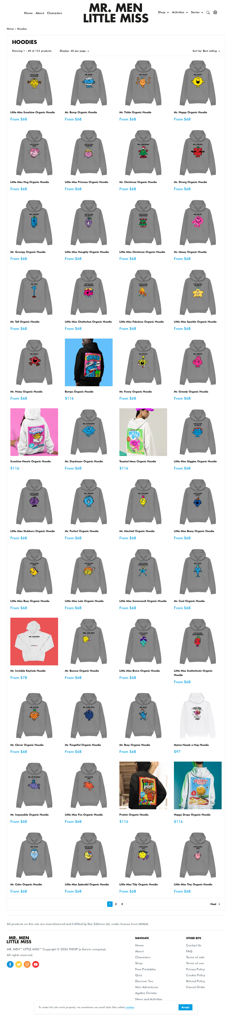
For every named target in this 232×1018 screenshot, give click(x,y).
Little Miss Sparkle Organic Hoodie (195, 321)
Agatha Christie (146, 993)
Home (28, 13)
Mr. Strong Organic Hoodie (190, 182)
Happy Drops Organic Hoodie (192, 814)
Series (195, 12)
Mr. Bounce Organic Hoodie (82, 670)
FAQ (189, 951)
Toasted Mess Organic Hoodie (137, 461)
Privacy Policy (195, 969)
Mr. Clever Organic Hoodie (26, 744)
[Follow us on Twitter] (18, 964)
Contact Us (193, 945)
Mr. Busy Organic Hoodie (134, 744)
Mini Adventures (146, 987)
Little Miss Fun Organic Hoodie (84, 814)
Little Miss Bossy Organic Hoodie (194, 531)
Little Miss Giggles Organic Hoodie (195, 461)
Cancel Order (195, 987)
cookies (129, 1007)
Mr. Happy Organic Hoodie (190, 112)
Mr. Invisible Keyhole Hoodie (28, 670)
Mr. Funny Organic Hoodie (135, 391)
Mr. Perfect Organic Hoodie (82, 531)
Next (213, 904)
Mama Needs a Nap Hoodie (191, 744)
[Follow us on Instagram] (27, 964)
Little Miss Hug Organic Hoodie (29, 182)
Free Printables (145, 969)
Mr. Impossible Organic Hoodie (29, 814)
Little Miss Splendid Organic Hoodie (87, 884)
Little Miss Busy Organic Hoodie (29, 601)
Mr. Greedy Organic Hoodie (191, 391)
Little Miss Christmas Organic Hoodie (142, 252)
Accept (185, 1007)
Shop (161, 12)
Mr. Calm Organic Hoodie (26, 884)
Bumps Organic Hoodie (79, 391)
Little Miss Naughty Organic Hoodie (87, 252)
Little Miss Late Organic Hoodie (84, 601)
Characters (54, 13)
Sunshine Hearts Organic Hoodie (30, 461)
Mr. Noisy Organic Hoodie (26, 391)
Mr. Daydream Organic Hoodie (84, 461)
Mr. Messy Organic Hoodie (190, 252)
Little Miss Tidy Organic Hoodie (138, 884)
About (40, 13)
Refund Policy (195, 981)
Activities (178, 12)
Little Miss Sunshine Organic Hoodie (32, 112)
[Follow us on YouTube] (35, 964)
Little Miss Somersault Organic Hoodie (143, 601)
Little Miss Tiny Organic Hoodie (193, 884)
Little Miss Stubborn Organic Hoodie (32, 531)
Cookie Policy (195, 975)
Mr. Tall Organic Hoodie (24, 321)
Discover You (144, 981)
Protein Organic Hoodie (133, 814)
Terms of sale (195, 957)
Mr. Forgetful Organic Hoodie (83, 744)
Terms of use (195, 963)
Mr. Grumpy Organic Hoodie (28, 252)
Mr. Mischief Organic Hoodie (137, 531)
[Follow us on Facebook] (10, 964)
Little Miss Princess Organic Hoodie (86, 182)
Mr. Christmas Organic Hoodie (138, 182)
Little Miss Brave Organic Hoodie (139, 670)
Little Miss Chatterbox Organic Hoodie (88, 321)
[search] (208, 12)
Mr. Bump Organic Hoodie (81, 112)
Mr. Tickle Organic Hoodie (135, 112)
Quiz (138, 975)
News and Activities (148, 999)
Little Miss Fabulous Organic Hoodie (141, 321)
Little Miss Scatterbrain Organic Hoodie (193, 673)
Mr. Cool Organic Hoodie (189, 601)
